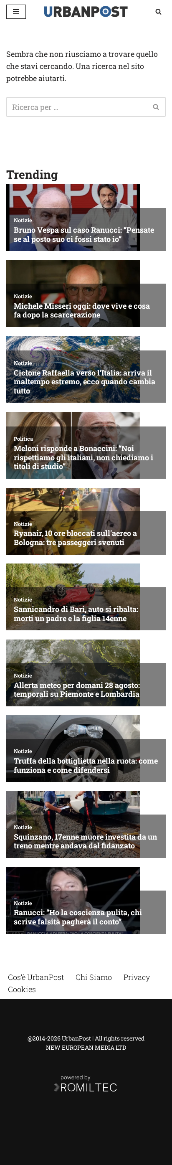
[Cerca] (158, 11)
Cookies (22, 989)
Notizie (23, 220)
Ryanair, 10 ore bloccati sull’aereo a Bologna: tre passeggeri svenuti (75, 538)
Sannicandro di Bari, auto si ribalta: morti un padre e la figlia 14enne (76, 614)
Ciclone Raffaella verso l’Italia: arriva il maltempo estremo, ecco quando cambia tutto (84, 382)
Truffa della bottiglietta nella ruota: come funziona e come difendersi (86, 765)
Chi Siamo (94, 977)
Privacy (137, 977)
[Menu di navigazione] (16, 12)
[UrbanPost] (86, 11)
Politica (23, 438)
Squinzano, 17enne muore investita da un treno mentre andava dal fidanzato (85, 841)
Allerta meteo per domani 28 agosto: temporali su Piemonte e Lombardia (77, 690)
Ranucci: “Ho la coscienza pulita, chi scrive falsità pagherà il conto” (78, 917)
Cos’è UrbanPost (36, 977)
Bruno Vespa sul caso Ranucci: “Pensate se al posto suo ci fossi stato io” (84, 235)
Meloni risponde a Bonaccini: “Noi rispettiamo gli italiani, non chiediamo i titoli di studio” (83, 457)
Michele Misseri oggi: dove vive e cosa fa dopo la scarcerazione (82, 311)
